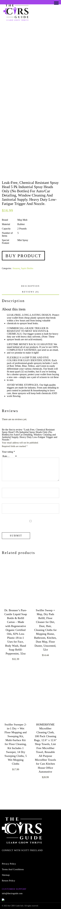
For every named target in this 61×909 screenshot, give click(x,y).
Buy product (23, 255)
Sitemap (6, 875)
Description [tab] (30, 286)
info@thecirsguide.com (12, 893)
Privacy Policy (9, 863)
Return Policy (8, 880)
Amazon (16, 268)
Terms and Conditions (13, 869)
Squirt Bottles (27, 268)
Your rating (8, 452)
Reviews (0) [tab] (30, 292)
